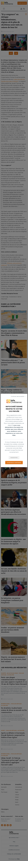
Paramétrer (14, 457)
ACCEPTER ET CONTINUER (14, 462)
